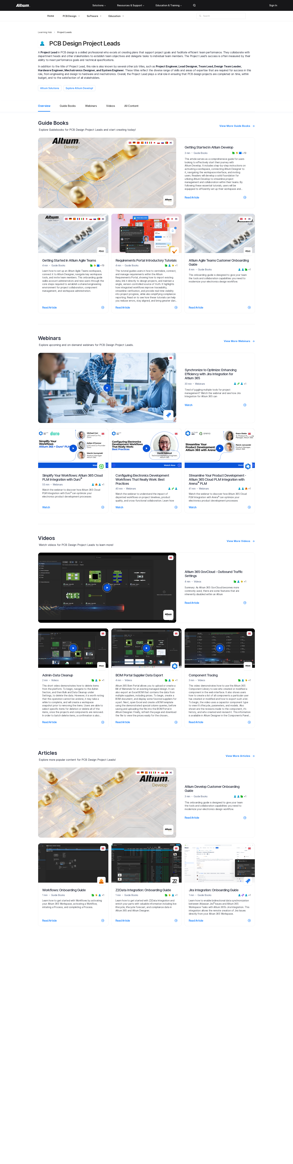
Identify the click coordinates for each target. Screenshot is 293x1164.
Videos (110, 106)
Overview (44, 106)
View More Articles (238, 755)
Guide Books (67, 106)
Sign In (273, 5)
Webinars (91, 106)
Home (50, 15)
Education (115, 16)
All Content (131, 106)
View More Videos (238, 541)
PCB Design (69, 16)
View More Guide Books (234, 125)
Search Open (194, 5)
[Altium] (23, 5)
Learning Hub (45, 32)
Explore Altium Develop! (79, 88)
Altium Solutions (49, 88)
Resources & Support (129, 5)
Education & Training (168, 5)
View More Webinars (237, 341)
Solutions (98, 5)
